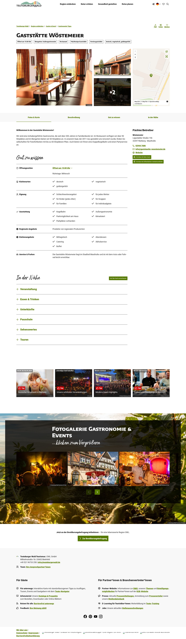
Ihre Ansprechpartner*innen (38, 567)
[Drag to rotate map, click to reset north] (135, 57)
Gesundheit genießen (107, 4)
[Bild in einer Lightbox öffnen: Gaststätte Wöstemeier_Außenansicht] (112, 62)
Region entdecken (68, 4)
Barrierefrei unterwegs (44, 603)
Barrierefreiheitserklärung (28, 636)
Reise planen (127, 4)
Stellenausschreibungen (132, 608)
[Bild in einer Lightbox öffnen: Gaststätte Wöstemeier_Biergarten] (112, 92)
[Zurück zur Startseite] (29, 4)
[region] (151, 77)
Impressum (33, 633)
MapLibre (137, 101)
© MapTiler (144, 101)
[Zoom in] (135, 51)
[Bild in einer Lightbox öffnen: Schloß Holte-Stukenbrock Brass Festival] (41, 469)
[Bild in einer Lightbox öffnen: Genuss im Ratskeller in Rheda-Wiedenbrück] (93, 469)
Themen (149, 588)
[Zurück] (88, 492)
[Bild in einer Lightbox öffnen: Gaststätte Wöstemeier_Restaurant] (54, 77)
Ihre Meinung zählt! (38, 608)
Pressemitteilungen (125, 596)
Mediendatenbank (116, 599)
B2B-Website (142, 591)
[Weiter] (97, 492)
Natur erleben (87, 4)
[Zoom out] (135, 54)
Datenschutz (21, 633)
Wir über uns (21, 630)
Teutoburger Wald (22, 26)
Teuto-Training (152, 603)
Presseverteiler (156, 596)
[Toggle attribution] (167, 101)
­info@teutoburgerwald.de (49, 562)
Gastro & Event (51, 26)
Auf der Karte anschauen (118, 278)
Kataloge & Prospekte (48, 596)
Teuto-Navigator (62, 591)
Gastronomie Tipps (64, 26)
